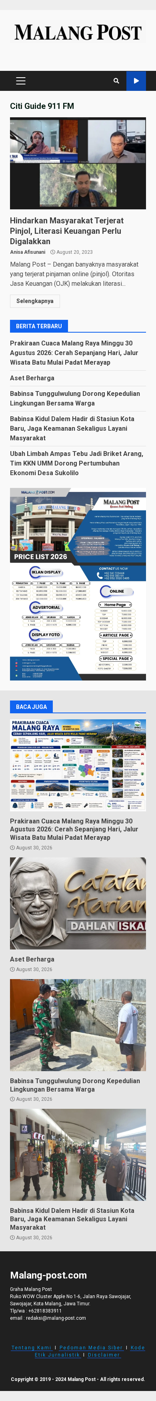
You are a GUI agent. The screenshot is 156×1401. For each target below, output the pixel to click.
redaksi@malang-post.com (56, 1318)
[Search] (116, 80)
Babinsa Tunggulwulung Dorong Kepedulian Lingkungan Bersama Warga (78, 1025)
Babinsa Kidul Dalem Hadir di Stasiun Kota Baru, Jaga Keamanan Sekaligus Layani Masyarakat (72, 428)
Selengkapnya (35, 301)
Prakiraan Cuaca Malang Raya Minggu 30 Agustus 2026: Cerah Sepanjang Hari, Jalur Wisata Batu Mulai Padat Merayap (74, 352)
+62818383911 (45, 1311)
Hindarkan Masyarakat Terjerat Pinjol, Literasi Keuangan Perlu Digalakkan (78, 163)
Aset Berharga (32, 378)
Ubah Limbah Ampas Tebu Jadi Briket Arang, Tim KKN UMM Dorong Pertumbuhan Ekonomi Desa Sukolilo (76, 463)
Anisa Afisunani (27, 252)
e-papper (136, 81)
